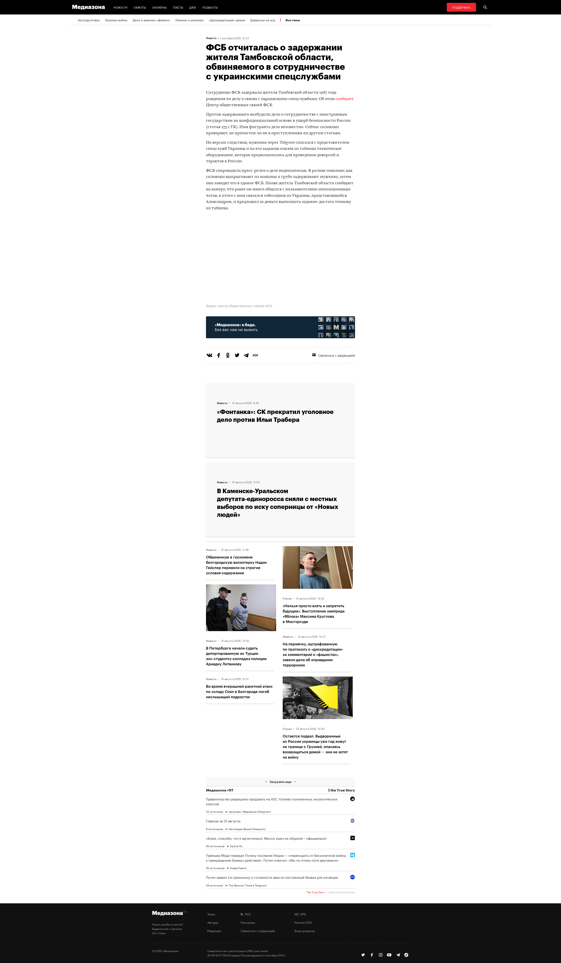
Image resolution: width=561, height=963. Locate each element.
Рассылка (248, 922)
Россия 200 (303, 922)
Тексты (178, 7)
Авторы (212, 922)
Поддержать (461, 7)
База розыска (305, 930)
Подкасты (210, 7)
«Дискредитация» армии (227, 19)
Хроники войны (116, 19)
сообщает (345, 99)
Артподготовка (89, 19)
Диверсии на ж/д (262, 19)
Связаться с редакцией (336, 355)
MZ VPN (300, 913)
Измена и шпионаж (190, 19)
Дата (192, 7)
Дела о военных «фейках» (151, 19)
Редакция (214, 930)
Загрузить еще (280, 782)
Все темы (293, 20)
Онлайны (159, 7)
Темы (211, 913)
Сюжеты (140, 7)
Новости (121, 7)
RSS (247, 913)
